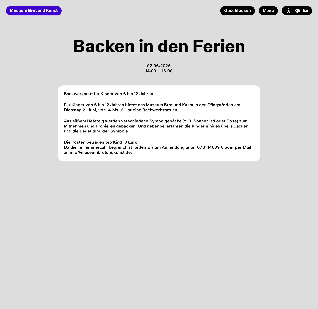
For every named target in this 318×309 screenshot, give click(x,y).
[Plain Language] (297, 11)
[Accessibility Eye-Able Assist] (289, 11)
